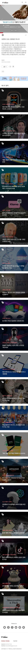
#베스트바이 (4, 369)
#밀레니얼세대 (17, 607)
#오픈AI (3, 318)
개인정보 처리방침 (5, 641)
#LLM (9, 318)
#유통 (7, 289)
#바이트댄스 (7, 554)
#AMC (3, 583)
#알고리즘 (11, 236)
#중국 (6, 263)
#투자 (3, 236)
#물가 (12, 422)
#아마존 (3, 157)
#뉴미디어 (8, 104)
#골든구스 (4, 395)
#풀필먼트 (8, 157)
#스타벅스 (4, 130)
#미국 (3, 263)
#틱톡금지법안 (12, 554)
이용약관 (15, 641)
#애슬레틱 (11, 183)
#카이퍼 (7, 475)
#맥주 (3, 183)
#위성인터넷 (11, 475)
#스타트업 (12, 104)
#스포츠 (3, 104)
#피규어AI (4, 342)
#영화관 (6, 583)
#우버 (8, 450)
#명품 (9, 289)
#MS (7, 318)
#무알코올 (7, 183)
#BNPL (3, 210)
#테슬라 (8, 342)
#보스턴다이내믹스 (13, 342)
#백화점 (3, 289)
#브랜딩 (10, 395)
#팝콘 (10, 583)
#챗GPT (6, 501)
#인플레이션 (8, 422)
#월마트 (11, 157)
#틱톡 (3, 554)
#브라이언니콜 (9, 130)
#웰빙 (7, 530)
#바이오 (8, 263)
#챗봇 (9, 210)
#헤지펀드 (7, 236)
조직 (3, 71)
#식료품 (11, 450)
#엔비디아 (12, 607)
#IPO (7, 210)
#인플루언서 (10, 530)
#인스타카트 (4, 450)
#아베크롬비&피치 (5, 607)
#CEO (13, 130)
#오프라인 (13, 369)
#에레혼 (3, 530)
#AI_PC (8, 369)
